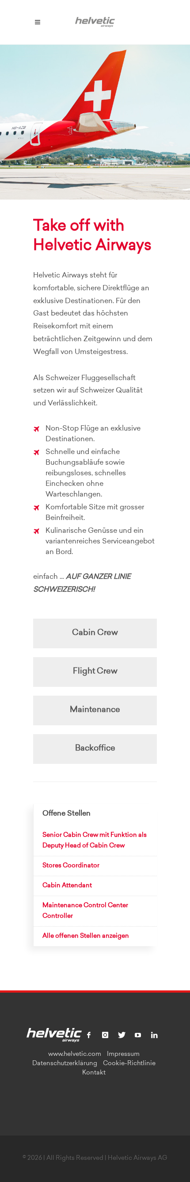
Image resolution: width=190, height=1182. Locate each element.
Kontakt (94, 1073)
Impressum (123, 1054)
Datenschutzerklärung (64, 1064)
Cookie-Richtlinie (129, 1064)
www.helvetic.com (74, 1054)
